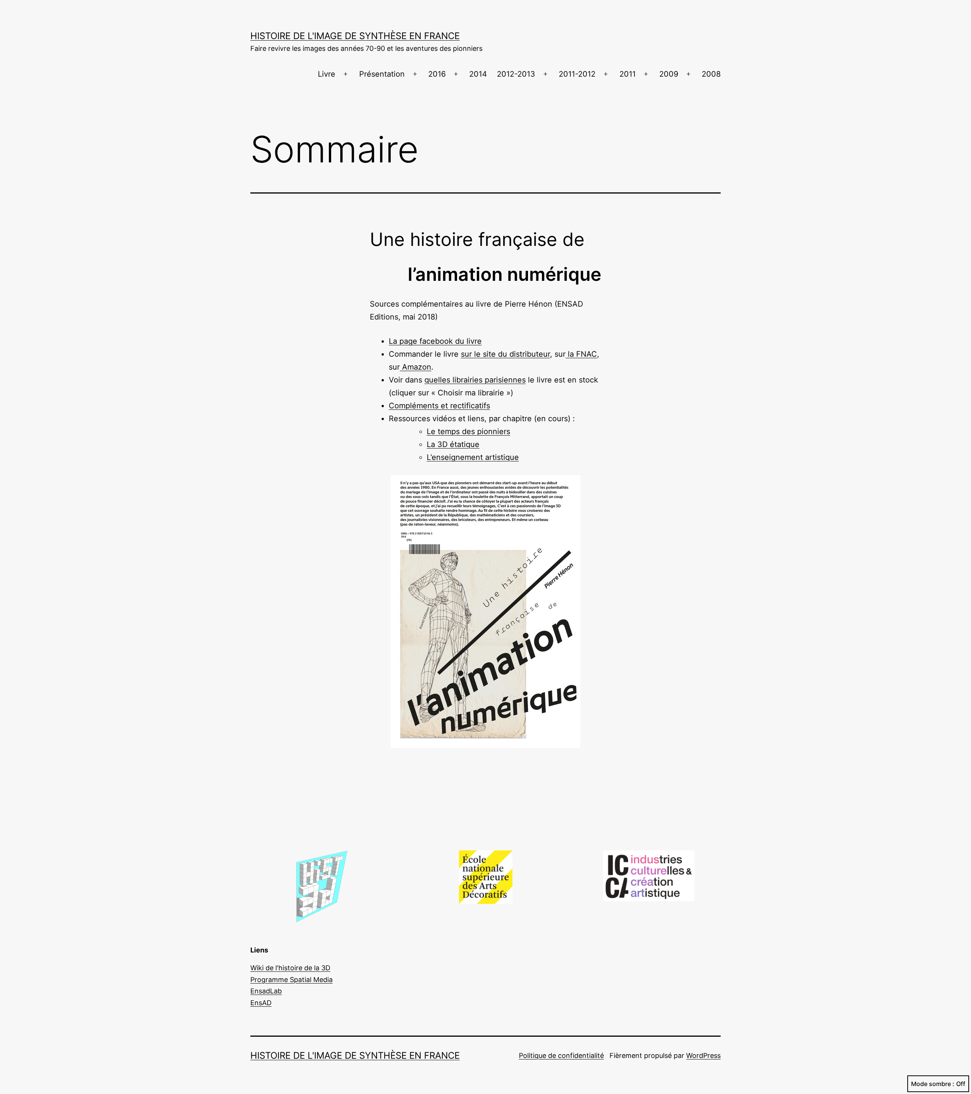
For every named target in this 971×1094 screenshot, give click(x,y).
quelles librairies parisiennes (475, 379)
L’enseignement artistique (473, 457)
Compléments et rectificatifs (439, 405)
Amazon (415, 366)
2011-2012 (577, 74)
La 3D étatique (453, 444)
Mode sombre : (932, 1084)
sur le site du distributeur (505, 354)
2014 (478, 74)
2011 (627, 74)
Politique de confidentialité (561, 1055)
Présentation (382, 74)
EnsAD (261, 1003)
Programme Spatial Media (291, 980)
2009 (668, 74)
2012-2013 (516, 74)
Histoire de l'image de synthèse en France (355, 35)
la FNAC (581, 354)
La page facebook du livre (435, 341)
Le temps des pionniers (468, 431)
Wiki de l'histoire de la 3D (290, 968)
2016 (437, 74)
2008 (711, 74)
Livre (326, 74)
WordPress (703, 1055)
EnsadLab (266, 991)
